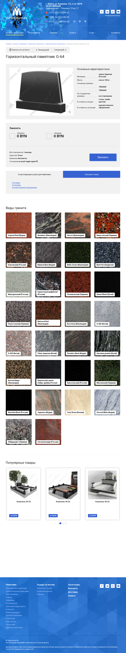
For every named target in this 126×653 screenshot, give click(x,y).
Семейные (10, 600)
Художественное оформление (24, 187)
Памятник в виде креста (15, 606)
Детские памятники (14, 615)
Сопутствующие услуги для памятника (34, 174)
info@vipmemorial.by (112, 15)
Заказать (103, 157)
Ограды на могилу (46, 585)
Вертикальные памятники (16, 588)
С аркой (9, 597)
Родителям (10, 618)
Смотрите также (92, 174)
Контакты (73, 588)
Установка (16, 185)
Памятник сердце (13, 612)
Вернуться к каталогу (21, 50)
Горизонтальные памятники (17, 591)
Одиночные (10, 624)
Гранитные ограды (44, 588)
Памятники (11, 585)
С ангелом (10, 609)
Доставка (16, 183)
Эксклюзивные (12, 594)
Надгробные (11, 622)
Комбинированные (44, 591)
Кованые (40, 594)
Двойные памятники (14, 628)
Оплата (71, 596)
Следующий (59, 50)
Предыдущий (43, 50)
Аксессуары (74, 585)
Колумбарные (11, 603)
